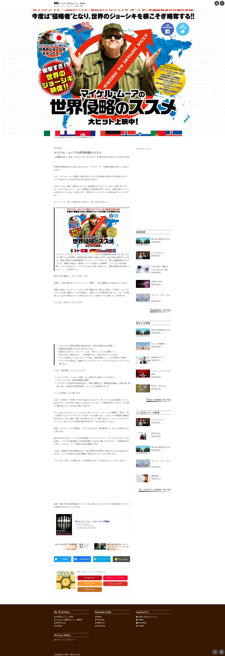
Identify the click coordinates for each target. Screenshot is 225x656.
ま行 (61, 137)
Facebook (142, 623)
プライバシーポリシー (65, 640)
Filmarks (100, 620)
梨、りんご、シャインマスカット (91, 572)
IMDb (99, 617)
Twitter (141, 620)
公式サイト (72, 269)
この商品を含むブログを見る (86, 528)
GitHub (59, 626)
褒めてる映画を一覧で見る (160, 400)
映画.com (101, 623)
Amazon (88, 584)
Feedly (141, 626)
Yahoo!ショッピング (113, 578)
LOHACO (88, 589)
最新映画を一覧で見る (161, 310)
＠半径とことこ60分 (64, 617)
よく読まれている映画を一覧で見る (156, 490)
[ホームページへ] (221, 652)
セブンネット (113, 584)
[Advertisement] (92, 324)
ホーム (56, 137)
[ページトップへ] (215, 652)
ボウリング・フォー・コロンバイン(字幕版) (92, 521)
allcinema (101, 626)
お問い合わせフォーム (147, 617)
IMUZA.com (61, 623)
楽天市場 (88, 578)
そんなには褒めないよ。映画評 (72, 3)
